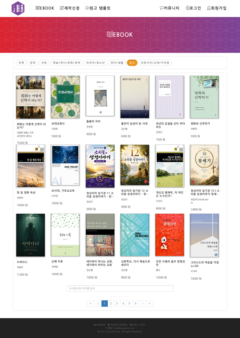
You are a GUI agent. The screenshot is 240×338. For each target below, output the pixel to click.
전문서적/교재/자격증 (155, 62)
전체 (21, 62)
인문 (44, 62)
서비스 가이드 (138, 325)
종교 (132, 62)
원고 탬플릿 (100, 8)
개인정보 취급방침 (118, 325)
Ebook (47, 8)
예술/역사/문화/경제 (66, 62)
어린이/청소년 (95, 62)
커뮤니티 (172, 8)
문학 (33, 62)
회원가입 (219, 8)
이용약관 (101, 325)
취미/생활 (117, 62)
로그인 (195, 8)
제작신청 (72, 8)
